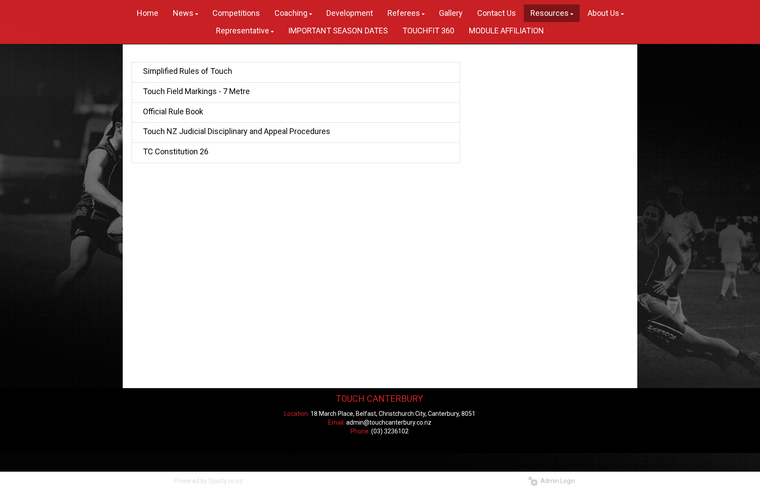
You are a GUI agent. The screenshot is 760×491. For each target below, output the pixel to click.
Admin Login (556, 480)
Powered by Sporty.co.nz (208, 480)
